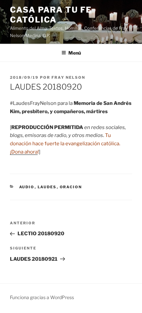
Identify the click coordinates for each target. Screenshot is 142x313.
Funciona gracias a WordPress (42, 297)
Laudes (47, 187)
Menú (74, 53)
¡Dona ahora (24, 152)
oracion (71, 187)
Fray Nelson (68, 77)
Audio (27, 187)
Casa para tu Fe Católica (51, 14)
